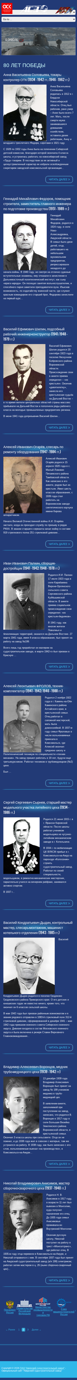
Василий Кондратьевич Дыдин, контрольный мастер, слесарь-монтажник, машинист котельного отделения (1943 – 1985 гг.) (38, 927)
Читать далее (58, 179)
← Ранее (10, 1329)
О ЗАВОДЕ (11, 39)
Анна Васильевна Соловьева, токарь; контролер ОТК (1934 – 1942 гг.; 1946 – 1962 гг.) (36, 77)
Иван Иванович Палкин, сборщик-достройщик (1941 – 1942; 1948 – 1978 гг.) (31, 566)
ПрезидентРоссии (10, 1311)
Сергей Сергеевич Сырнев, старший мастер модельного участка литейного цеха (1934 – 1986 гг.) (37, 807)
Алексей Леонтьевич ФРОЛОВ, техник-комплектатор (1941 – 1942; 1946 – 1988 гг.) (33, 688)
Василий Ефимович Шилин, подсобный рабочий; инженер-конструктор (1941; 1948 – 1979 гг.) (35, 334)
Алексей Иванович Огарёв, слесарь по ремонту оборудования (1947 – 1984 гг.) (33, 449)
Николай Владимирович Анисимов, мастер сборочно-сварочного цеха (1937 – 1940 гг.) (36, 1185)
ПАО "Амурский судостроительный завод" (42, 1368)
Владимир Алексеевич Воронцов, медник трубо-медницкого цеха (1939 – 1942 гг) (35, 1069)
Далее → (36, 1329)
